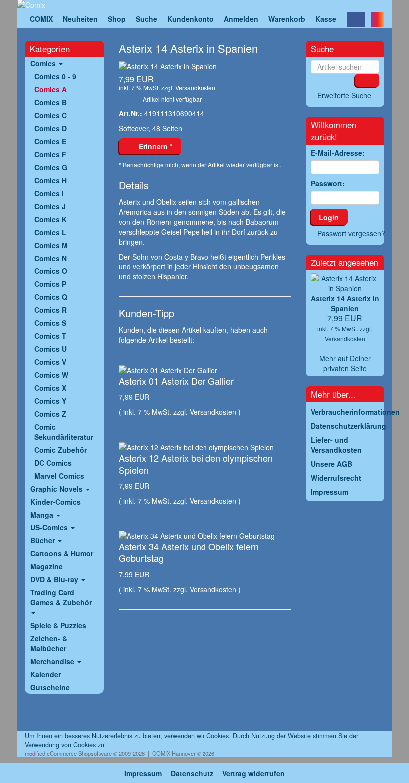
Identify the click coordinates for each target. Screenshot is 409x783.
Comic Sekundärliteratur (63, 432)
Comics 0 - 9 (55, 76)
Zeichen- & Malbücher (48, 643)
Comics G (50, 167)
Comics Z (50, 414)
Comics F (50, 154)
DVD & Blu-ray (55, 579)
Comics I (49, 193)
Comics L (50, 232)
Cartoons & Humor (61, 553)
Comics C (50, 115)
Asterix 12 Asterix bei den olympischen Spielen (196, 463)
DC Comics (53, 463)
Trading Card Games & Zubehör (61, 597)
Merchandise (53, 661)
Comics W (51, 375)
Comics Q (50, 297)
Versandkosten (195, 87)
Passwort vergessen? (351, 233)
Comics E (50, 141)
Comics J (50, 206)
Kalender (45, 674)
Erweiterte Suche (344, 95)
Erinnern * (153, 146)
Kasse (325, 19)
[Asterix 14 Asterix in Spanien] (205, 66)
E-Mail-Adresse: (338, 153)
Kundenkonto (190, 19)
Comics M (51, 245)
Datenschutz (192, 773)
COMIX (41, 19)
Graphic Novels (57, 489)
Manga (42, 515)
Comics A (50, 89)
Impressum (143, 773)
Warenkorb (286, 19)
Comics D (50, 128)
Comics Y (50, 401)
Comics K (50, 219)
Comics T (50, 336)
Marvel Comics (59, 476)
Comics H (50, 180)
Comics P (50, 284)
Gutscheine (50, 687)
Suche (146, 19)
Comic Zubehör (60, 450)
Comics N (50, 258)
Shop (117, 19)
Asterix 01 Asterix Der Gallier (176, 380)
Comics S (50, 323)
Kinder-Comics (55, 502)
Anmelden (241, 19)
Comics (44, 63)
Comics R (50, 310)
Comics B (50, 102)
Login (329, 217)
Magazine (46, 566)
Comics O (50, 271)
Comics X (50, 388)
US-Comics (50, 527)
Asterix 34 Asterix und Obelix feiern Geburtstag (189, 552)
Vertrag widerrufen (253, 773)
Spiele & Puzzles (58, 625)
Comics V (50, 362)
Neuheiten (80, 19)
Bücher (43, 540)
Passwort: (328, 183)
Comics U (50, 349)
